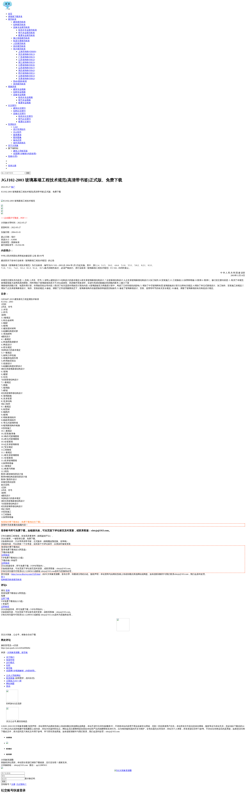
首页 (10, 14)
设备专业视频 (19, 95)
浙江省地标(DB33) (26, 62)
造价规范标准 (19, 46)
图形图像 (17, 137)
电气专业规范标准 (26, 33)
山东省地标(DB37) (26, 68)
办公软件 (17, 132)
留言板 (9, 668)
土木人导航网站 (13, 675)
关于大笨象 (13, 145)
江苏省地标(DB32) (26, 60)
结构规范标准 (19, 24)
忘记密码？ (21, 784)
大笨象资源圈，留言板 (17, 652)
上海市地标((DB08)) (27, 51)
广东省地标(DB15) (26, 57)
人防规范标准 (19, 43)
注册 (13, 784)
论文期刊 (12, 105)
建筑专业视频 (19, 89)
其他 (8, 686)
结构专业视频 (19, 92)
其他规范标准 (19, 84)
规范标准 (12, 19)
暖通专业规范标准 (26, 35)
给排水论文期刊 (25, 116)
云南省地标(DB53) (26, 76)
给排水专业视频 (25, 97)
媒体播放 (17, 135)
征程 (8, 665)
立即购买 (5, 555)
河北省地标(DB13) (26, 54)
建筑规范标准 (19, 22)
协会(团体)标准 (20, 81)
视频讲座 (12, 86)
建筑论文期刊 (19, 108)
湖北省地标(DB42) (26, 70)
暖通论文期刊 (24, 122)
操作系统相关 (19, 143)
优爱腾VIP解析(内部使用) (24, 154)
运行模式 (10, 662)
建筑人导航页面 (20, 151)
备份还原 (17, 140)
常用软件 (12, 124)
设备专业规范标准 (21, 27)
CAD (15, 127)
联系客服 (10, 678)
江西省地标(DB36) (26, 65)
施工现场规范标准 (21, 38)
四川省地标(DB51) (26, 73)
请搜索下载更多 (15, 16)
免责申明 (10, 660)
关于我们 (10, 657)
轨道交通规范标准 (21, 41)
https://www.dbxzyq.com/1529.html (25, 574)
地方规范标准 (19, 49)
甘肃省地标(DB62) (26, 78)
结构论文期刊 (19, 111)
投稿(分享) (13, 156)
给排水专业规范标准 (27, 30)
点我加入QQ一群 (14, 681)
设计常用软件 (19, 129)
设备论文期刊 (19, 113)
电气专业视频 (24, 100)
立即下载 (5, 598)
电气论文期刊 (24, 119)
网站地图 (10, 683)
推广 (13, 187)
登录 (8, 590)
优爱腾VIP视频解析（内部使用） (21, 671)
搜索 (28, 173)
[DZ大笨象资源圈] (7, 9)
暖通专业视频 (24, 103)
